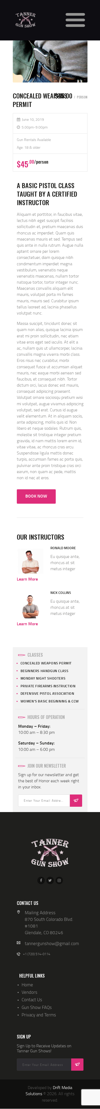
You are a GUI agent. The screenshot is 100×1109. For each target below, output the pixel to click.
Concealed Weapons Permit (46, 663)
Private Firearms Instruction (48, 686)
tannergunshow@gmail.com (52, 943)
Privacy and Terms (39, 1015)
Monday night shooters (43, 678)
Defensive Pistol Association (47, 693)
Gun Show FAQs (37, 1007)
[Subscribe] (76, 800)
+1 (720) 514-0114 (36, 953)
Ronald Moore (63, 547)
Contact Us (32, 999)
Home (27, 985)
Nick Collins (60, 592)
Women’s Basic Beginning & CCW (50, 701)
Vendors (29, 992)
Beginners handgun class (45, 670)
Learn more (27, 579)
